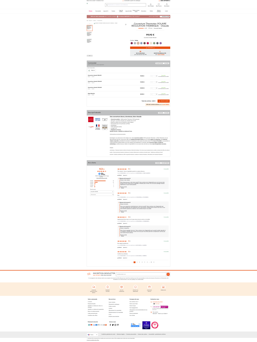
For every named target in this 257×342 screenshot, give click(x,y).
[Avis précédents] (132, 262)
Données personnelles (131, 334)
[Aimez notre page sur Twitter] (113, 325)
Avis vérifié (166, 251)
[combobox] (125, 5)
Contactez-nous (154, 299)
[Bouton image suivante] (90, 56)
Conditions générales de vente (108, 334)
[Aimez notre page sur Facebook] (110, 325)
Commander (150, 47)
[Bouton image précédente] (90, 23)
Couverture (99, 20)
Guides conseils (112, 306)
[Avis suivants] (154, 262)
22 (151, 262)
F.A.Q (110, 314)
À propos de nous (134, 299)
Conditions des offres (92, 315)
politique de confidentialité (137, 279)
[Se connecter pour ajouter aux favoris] (126, 24)
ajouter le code (165, 16)
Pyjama (113, 11)
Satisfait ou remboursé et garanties (96, 309)
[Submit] (106, 5)
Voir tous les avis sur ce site (101, 178)
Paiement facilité (91, 303)
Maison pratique (159, 11)
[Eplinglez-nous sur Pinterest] (118, 325)
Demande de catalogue (114, 304)
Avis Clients (132, 315)
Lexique (110, 308)
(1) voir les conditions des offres (93, 340)
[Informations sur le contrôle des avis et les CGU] (107, 176)
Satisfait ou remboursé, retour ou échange (95, 306)
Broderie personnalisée (114, 316)
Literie (166, 11)
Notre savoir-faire (134, 303)
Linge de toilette (121, 11)
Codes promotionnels (92, 313)
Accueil (90, 20)
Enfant (151, 11)
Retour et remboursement (93, 311)
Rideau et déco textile (136, 11)
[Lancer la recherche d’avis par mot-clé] (113, 194)
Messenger (157, 303)
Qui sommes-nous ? (134, 301)
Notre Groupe (133, 305)
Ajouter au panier (165, 101)
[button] (92, 334)
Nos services (112, 299)
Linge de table (128, 11)
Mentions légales (121, 334)
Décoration (143, 11)
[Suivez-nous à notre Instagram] (115, 325)
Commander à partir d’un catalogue (132, 0)
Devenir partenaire (134, 313)
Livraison (90, 301)
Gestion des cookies (142, 334)
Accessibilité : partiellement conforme (157, 334)
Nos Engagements (134, 307)
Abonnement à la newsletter (115, 310)
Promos (90, 11)
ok (168, 274)
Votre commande (92, 299)
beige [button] (92, 70)
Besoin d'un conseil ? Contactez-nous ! (95, 0)
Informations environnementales (118, 134)
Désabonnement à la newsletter (116, 312)
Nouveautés (98, 11)
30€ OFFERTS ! (165, 0)
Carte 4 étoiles (161, 54)
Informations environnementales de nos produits (138, 310)
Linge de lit (105, 11)
